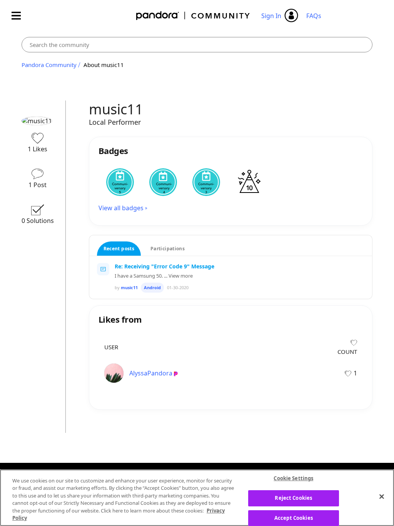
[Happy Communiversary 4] (163, 182)
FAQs (313, 16)
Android (152, 287)
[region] (197, 497)
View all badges (121, 208)
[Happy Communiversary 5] (120, 182)
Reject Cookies (293, 497)
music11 (129, 287)
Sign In (271, 16)
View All (230, 308)
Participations (167, 248)
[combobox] (197, 44)
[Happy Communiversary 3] (206, 182)
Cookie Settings (293, 478)
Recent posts (119, 248)
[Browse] (20, 15)
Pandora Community (193, 16)
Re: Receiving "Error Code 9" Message (164, 266)
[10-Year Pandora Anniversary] (249, 182)
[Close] (381, 496)
